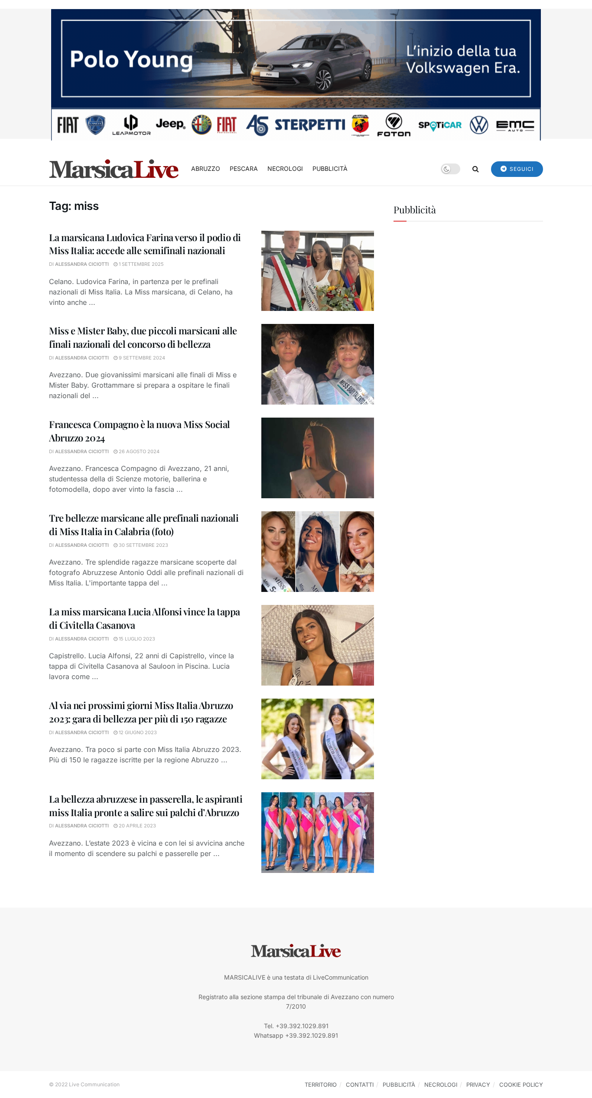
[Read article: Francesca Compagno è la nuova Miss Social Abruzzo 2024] (317, 458)
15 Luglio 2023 (136, 639)
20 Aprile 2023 (136, 826)
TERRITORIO (321, 1084)
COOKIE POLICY (521, 1084)
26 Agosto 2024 (138, 451)
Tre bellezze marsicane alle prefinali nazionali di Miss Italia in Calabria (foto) (143, 524)
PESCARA (244, 168)
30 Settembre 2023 (142, 545)
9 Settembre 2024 (141, 358)
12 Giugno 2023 (137, 732)
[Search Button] (475, 169)
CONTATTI (360, 1084)
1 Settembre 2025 (140, 264)
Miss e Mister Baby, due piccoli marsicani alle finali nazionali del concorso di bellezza (143, 337)
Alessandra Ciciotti (82, 264)
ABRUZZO (205, 168)
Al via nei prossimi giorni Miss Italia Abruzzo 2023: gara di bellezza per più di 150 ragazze (141, 712)
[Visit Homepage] (114, 168)
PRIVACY (478, 1084)
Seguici (520, 169)
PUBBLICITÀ (330, 168)
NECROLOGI (285, 168)
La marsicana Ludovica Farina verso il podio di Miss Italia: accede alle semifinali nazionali (145, 244)
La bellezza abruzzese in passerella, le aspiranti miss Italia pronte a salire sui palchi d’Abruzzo (145, 805)
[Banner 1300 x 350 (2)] (296, 74)
